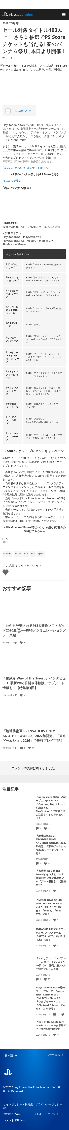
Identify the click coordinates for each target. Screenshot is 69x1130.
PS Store (7, 553)
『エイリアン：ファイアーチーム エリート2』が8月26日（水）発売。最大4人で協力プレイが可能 (51, 963)
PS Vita (18, 553)
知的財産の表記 (12, 1114)
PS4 (33, 553)
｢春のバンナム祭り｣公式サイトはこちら (27, 168)
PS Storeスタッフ (23, 110)
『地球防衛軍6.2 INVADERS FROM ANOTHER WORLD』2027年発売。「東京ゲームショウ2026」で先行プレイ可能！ (34, 736)
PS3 (26, 553)
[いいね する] (21, 642)
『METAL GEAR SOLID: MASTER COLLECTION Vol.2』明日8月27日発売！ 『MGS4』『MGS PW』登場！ (49, 907)
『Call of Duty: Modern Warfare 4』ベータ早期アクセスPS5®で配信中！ (51, 1025)
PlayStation (21, 15)
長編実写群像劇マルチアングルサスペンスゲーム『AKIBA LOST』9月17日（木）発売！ (51, 934)
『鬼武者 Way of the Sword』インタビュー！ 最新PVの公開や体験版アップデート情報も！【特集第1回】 (34, 683)
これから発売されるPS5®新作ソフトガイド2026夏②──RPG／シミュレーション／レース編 (34, 630)
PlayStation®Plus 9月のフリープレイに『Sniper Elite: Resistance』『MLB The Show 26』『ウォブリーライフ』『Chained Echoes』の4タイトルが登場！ (50, 998)
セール (41, 553)
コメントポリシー (14, 1120)
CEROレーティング (46, 1114)
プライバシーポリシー (48, 1104)
